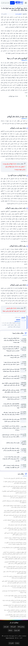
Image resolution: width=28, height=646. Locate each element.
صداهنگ (10, 630)
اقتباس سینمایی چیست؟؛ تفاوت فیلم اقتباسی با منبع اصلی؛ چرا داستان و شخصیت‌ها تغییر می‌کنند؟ (15, 567)
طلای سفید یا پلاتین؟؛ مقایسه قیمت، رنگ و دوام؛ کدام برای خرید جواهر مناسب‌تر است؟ (14, 586)
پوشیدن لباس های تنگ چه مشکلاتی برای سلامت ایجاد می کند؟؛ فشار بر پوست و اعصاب (14, 601)
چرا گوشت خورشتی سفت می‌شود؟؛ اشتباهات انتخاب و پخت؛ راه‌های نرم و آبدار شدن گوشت (14, 521)
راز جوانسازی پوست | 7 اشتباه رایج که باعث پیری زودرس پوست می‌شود (14, 591)
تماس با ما (11, 643)
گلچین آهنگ (13, 627)
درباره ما (17, 643)
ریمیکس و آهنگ (21, 627)
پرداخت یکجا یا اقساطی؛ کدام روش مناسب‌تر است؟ (15, 478)
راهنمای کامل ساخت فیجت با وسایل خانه (17, 525)
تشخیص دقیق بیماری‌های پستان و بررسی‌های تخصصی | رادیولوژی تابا (14, 501)
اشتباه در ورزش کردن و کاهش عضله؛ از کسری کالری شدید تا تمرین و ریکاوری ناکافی (15, 533)
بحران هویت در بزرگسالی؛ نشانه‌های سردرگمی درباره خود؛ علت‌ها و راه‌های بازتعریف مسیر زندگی (15, 610)
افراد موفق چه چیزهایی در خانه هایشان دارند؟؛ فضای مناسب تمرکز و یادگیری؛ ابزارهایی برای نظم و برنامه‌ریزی (14, 553)
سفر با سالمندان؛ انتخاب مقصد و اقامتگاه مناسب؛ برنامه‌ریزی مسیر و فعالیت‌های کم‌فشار (15, 615)
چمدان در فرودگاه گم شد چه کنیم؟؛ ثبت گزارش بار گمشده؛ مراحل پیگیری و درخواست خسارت (15, 543)
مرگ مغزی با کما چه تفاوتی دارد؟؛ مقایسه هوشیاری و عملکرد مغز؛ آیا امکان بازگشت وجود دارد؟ (14, 606)
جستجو (12, 3)
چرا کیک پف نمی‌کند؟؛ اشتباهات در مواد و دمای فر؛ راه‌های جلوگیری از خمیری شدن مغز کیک (15, 538)
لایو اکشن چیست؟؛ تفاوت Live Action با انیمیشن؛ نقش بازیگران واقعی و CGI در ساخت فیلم (15, 562)
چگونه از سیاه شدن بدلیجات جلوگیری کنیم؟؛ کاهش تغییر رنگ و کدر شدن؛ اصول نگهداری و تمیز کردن (14, 582)
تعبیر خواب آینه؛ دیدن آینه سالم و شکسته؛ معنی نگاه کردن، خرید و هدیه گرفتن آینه (15, 516)
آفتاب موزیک (16, 630)
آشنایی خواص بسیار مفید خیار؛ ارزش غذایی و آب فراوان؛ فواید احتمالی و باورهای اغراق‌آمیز (14, 487)
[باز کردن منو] (25, 2)
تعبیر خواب (6, 627)
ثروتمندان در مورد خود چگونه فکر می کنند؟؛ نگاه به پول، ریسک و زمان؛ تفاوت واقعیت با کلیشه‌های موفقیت (14, 557)
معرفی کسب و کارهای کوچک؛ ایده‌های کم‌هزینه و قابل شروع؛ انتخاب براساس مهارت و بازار (14, 506)
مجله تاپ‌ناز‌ (19, 2)
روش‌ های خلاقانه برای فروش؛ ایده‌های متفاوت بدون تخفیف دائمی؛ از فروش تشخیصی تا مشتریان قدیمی (15, 511)
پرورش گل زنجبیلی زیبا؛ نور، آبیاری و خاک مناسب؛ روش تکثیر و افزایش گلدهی (14, 572)
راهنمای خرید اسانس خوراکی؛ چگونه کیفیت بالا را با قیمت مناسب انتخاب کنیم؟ (15, 596)
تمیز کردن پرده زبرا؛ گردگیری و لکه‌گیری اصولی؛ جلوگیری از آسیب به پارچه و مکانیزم (14, 492)
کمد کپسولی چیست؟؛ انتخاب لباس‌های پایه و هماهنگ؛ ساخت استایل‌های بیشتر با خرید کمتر (14, 496)
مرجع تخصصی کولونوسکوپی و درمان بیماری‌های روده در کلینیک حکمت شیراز (14, 548)
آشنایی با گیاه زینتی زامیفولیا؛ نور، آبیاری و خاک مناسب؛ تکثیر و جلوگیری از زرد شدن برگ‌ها (14, 577)
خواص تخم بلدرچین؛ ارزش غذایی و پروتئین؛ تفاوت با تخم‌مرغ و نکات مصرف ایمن (15, 482)
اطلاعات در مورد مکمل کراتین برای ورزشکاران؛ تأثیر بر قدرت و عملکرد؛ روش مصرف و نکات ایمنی (15, 529)
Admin (18, 319)
